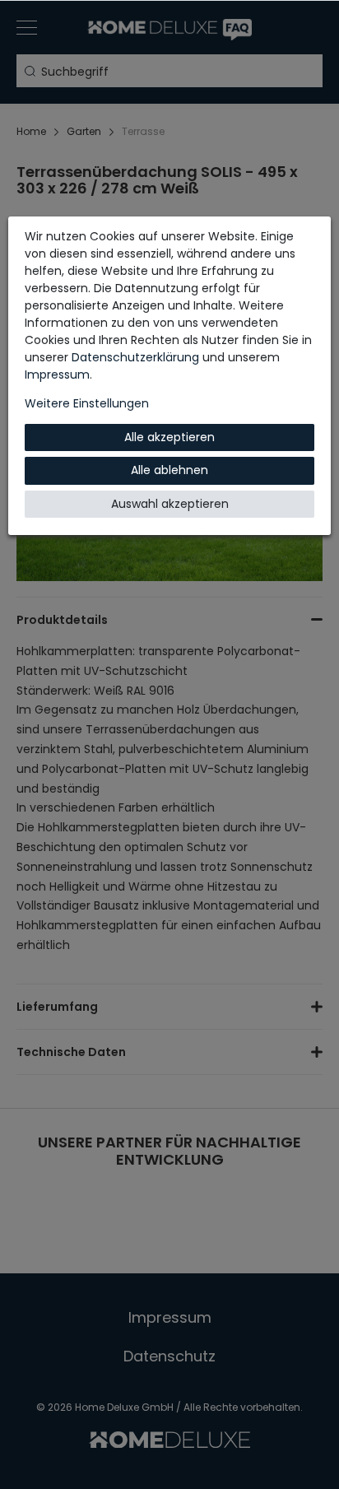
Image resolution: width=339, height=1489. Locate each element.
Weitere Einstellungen (87, 403)
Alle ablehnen (169, 470)
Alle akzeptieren (169, 437)
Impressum (57, 374)
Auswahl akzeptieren (170, 504)
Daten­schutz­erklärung (135, 357)
